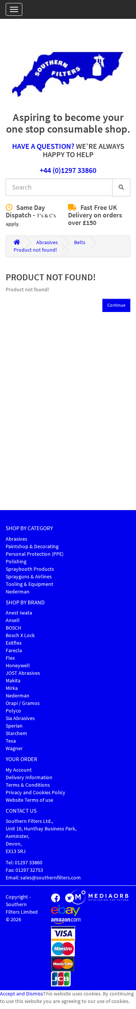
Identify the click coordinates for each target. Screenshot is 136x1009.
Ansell (13, 620)
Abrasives (47, 242)
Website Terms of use (29, 800)
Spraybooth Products (30, 569)
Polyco (13, 710)
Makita (13, 680)
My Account (19, 770)
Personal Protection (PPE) (34, 554)
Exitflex (14, 643)
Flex (10, 658)
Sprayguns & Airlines (29, 576)
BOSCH (13, 627)
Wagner (14, 748)
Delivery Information (29, 777)
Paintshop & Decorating (32, 546)
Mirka (12, 688)
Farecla (14, 650)
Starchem (16, 733)
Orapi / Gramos (23, 703)
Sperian (14, 725)
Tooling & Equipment (29, 584)
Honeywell (18, 665)
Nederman (17, 591)
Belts (79, 242)
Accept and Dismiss (21, 993)
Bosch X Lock (20, 635)
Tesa (11, 741)
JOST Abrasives (23, 673)
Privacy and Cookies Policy (35, 792)
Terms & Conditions (28, 785)
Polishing (16, 561)
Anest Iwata (19, 612)
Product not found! (35, 250)
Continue (116, 305)
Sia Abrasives (20, 718)
